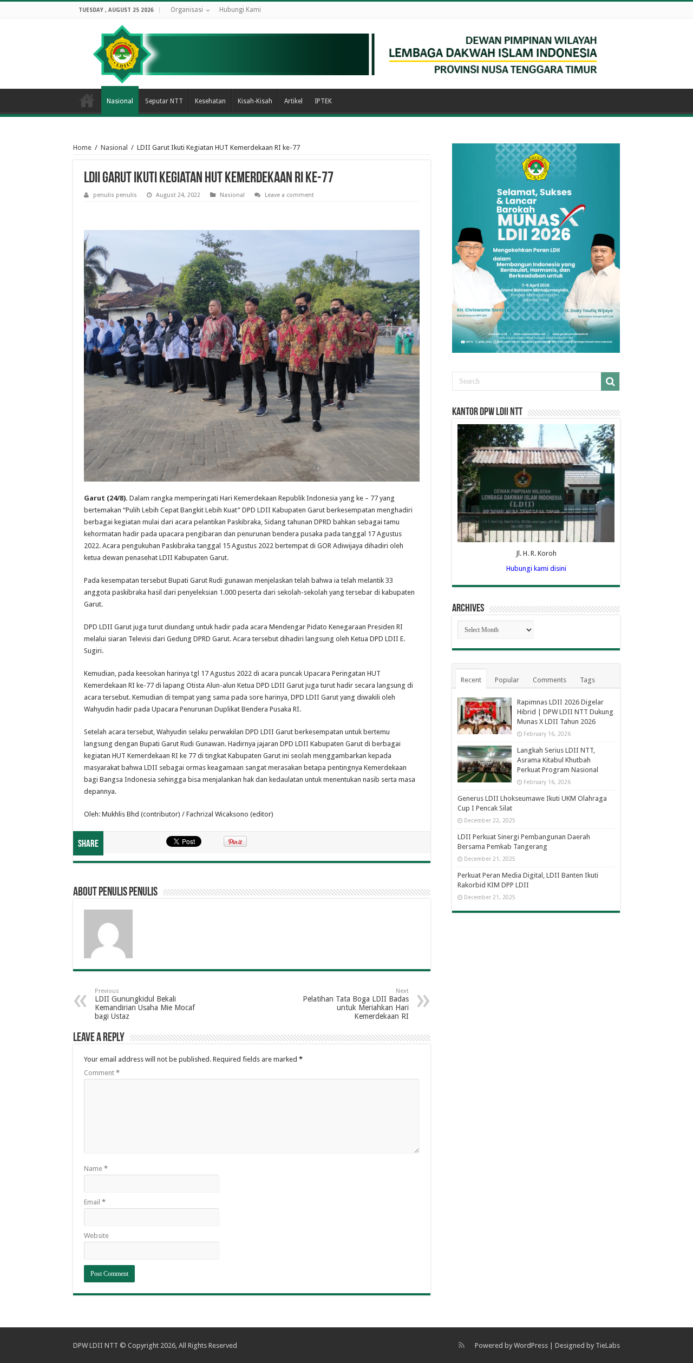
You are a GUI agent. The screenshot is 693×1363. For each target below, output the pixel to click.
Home (87, 100)
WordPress (531, 1345)
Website (96, 1236)
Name (96, 1168)
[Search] (610, 381)
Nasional (120, 101)
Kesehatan (210, 101)
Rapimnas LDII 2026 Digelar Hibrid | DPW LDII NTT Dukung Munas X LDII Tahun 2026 (565, 712)
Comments (549, 680)
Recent (471, 680)
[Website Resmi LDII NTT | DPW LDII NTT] (346, 53)
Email (95, 1202)
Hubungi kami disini (536, 568)
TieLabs (608, 1345)
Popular (507, 680)
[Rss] (461, 1345)
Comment (102, 1073)
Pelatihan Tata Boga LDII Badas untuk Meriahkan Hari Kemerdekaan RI (356, 1003)
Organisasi (187, 10)
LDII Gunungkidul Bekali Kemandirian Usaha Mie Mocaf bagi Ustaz (145, 1003)
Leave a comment (289, 195)
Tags (587, 680)
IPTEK (323, 101)
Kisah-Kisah (255, 101)
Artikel (293, 101)
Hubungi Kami (240, 10)
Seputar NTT (164, 101)
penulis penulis (115, 195)
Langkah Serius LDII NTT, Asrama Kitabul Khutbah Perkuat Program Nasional (557, 760)
